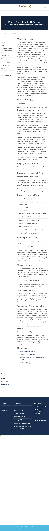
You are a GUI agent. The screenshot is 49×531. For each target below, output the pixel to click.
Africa (2, 390)
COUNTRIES (12, 33)
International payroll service (27, 351)
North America (5, 384)
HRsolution (4, 33)
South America (5, 381)
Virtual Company (24, 360)
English (45, 7)
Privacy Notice (24, 528)
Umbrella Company (24, 363)
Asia (2, 387)
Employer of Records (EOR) (27, 354)
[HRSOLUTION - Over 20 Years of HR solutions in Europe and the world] (24, 7)
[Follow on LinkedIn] (36, 426)
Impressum (16, 528)
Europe (3, 378)
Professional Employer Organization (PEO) (31, 357)
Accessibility (32, 528)
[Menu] (2, 7)
